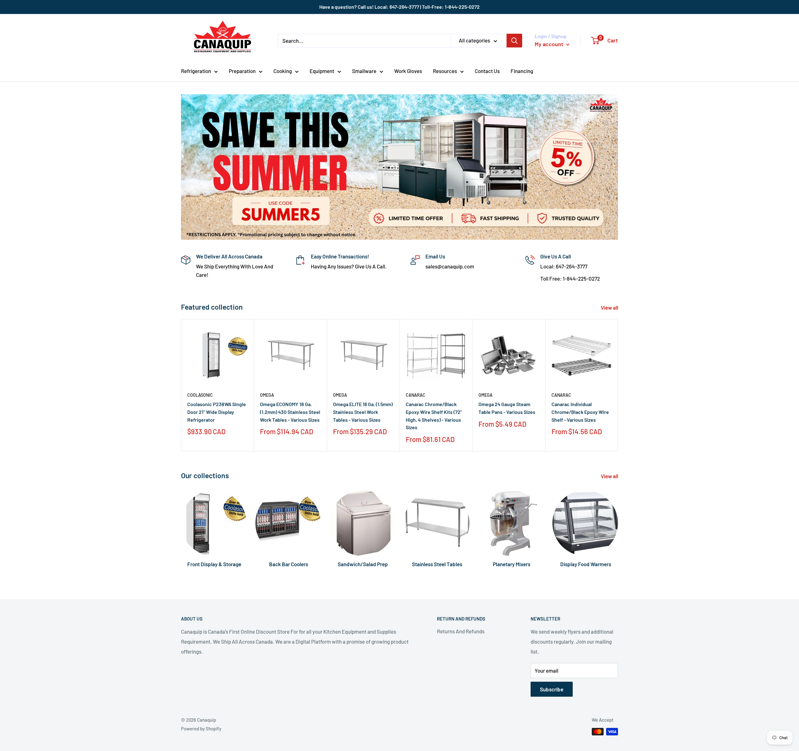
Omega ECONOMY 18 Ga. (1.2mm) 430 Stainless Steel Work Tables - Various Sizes (290, 412)
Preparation (242, 71)
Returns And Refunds (460, 631)
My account (550, 44)
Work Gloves (408, 71)
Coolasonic (200, 395)
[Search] (514, 40)
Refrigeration (196, 71)
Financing (522, 71)
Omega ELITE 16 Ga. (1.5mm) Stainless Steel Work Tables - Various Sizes (363, 412)
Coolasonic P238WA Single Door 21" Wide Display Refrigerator (216, 412)
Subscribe (551, 689)
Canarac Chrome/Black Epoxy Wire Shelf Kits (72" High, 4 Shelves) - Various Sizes (434, 415)
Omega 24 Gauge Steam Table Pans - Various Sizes (506, 408)
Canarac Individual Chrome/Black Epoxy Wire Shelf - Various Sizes (580, 412)
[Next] (618, 385)
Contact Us (487, 71)
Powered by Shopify (201, 728)
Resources (445, 71)
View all (610, 307)
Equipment (322, 71)
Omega (267, 395)
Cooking (282, 71)
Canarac (415, 395)
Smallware (364, 71)
